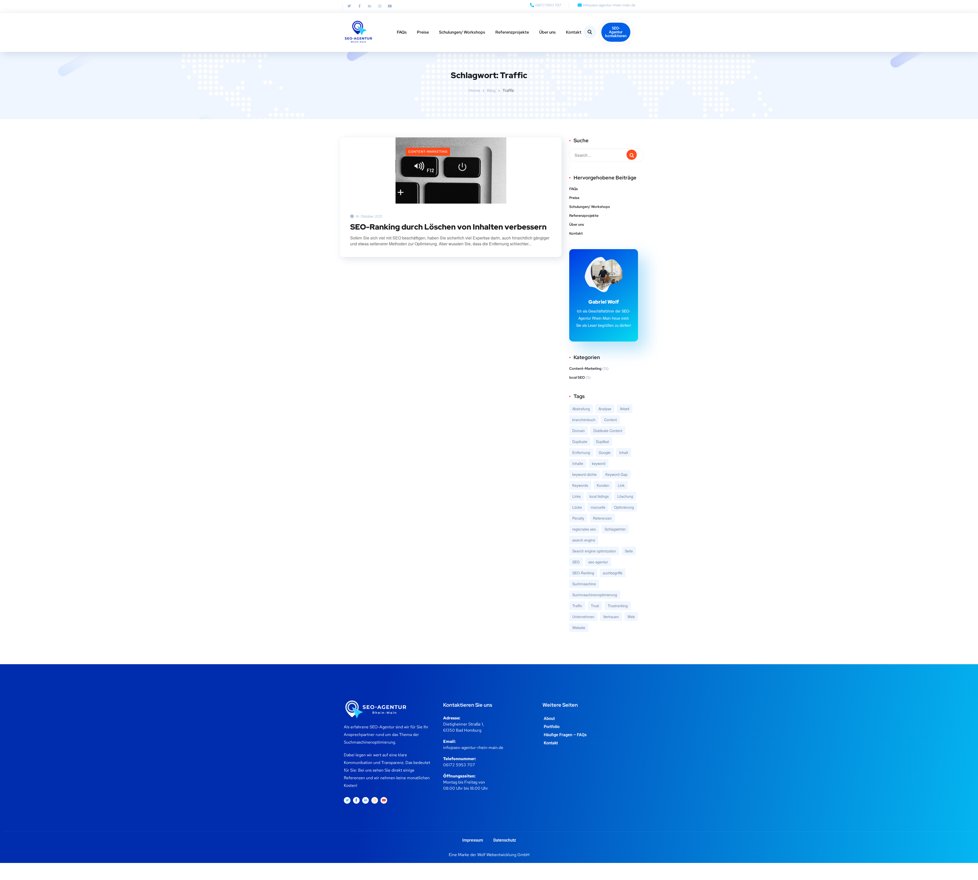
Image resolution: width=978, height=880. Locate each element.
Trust (595, 605)
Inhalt (623, 452)
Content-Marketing (427, 152)
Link (621, 485)
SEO (576, 561)
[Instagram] (379, 6)
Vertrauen (611, 616)
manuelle (598, 507)
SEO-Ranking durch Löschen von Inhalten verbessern (448, 226)
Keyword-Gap (616, 474)
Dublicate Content (607, 430)
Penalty (578, 518)
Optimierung (624, 507)
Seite (629, 550)
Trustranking (618, 605)
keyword (598, 463)
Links (576, 496)
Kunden (603, 485)
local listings (599, 496)
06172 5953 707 (459, 765)
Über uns (547, 32)
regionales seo (584, 529)
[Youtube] (389, 6)
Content (610, 419)
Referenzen (602, 518)
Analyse (605, 408)
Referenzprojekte (512, 32)
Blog (491, 90)
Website (578, 627)
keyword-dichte (584, 474)
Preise (423, 32)
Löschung (625, 496)
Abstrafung (581, 408)
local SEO (577, 377)
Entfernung (581, 452)
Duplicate (579, 441)
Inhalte (577, 463)
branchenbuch (583, 419)
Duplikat (602, 441)
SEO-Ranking (583, 572)
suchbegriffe (612, 572)
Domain (578, 430)
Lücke (577, 507)
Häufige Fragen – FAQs (565, 734)
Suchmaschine (584, 583)
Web (631, 616)
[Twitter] (349, 6)
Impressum (472, 840)
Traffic (577, 605)
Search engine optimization (594, 550)
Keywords (580, 485)
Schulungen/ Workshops (462, 32)
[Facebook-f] (359, 6)
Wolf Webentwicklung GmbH (503, 854)
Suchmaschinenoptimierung (594, 594)
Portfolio (552, 726)
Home (474, 90)
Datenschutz (504, 840)
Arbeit (624, 408)
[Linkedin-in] (369, 6)
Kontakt (573, 32)
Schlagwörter (615, 529)
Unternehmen (583, 616)
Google (604, 452)
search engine (583, 540)
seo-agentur (598, 561)
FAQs (402, 32)
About (549, 718)
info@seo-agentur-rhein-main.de (473, 747)
